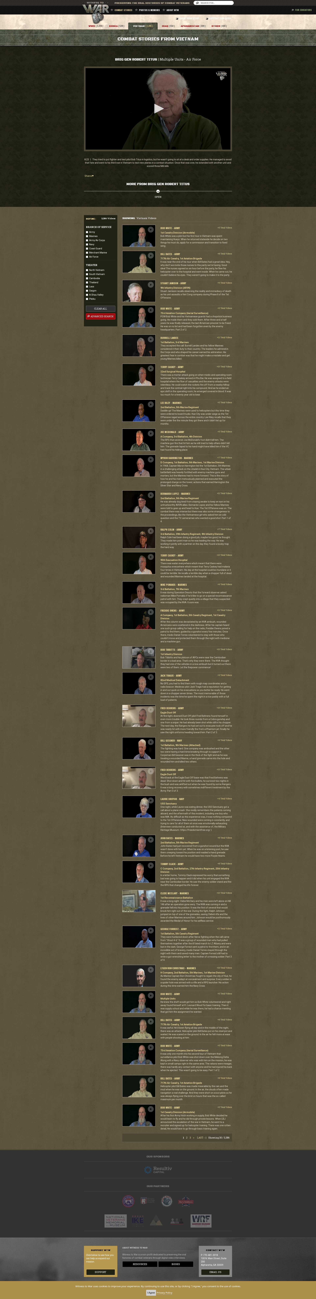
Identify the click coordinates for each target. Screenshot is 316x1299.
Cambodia (94, 278)
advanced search (102, 316)
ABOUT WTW (173, 10)
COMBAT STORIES (123, 10)
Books (176, 1264)
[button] (158, 108)
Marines (93, 236)
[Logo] (221, 75)
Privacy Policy (164, 1292)
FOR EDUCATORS (303, 10)
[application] (158, 109)
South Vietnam (97, 274)
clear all (100, 308)
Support (100, 1272)
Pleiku (92, 299)
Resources (140, 1264)
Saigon (92, 290)
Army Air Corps (97, 240)
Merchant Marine (98, 252)
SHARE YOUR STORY (189, 18)
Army (92, 232)
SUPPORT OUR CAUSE (220, 18)
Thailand (93, 282)
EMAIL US (215, 1272)
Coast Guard (95, 248)
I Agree (151, 1292)
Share (88, 176)
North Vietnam (96, 270)
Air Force (93, 256)
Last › (200, 1137)
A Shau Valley (96, 294)
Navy (91, 244)
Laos (91, 286)
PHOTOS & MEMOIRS (149, 10)
